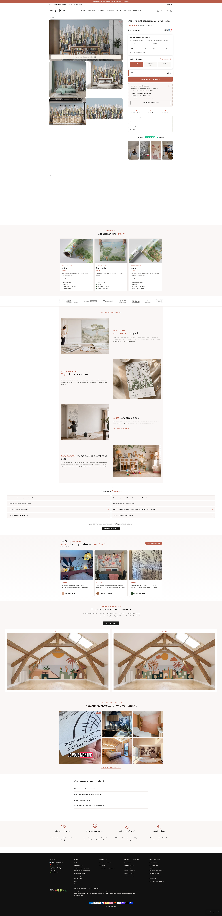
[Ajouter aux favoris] (120, 21)
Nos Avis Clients (57, 4)
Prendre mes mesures (129, 870)
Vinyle (164, 64)
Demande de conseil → (111, 528)
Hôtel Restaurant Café (155, 868)
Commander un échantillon (150, 103)
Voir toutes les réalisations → (111, 767)
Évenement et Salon (154, 873)
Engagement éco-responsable (81, 868)
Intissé (136, 64)
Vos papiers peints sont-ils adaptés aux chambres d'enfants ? (163, 498)
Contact (64, 4)
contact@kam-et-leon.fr (57, 862)
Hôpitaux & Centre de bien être (157, 870)
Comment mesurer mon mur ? (139, 52)
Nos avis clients (78, 878)
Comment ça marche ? (136, 118)
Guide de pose (134, 126)
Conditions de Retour (79, 873)
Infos (117, 10)
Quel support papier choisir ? (131, 876)
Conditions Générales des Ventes (82, 870)
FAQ (50, 4)
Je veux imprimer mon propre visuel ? (163, 515)
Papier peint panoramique (95, 10)
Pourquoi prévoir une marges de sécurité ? (59, 498)
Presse (75, 884)
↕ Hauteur (154, 43)
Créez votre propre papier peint (132, 10)
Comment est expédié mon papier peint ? (59, 504)
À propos (70, 4)
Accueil (83, 10)
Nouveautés (110, 10)
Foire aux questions (129, 865)
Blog (75, 881)
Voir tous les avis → (153, 543)
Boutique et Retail (154, 865)
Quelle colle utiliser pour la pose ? (59, 509)
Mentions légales (78, 876)
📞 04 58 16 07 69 (78, 4)
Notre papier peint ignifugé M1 (157, 881)
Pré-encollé (150, 64)
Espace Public (153, 878)
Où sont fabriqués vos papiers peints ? (163, 504)
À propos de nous (78, 865)
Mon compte (127, 863)
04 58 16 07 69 (54, 864)
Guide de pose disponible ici (121, 428)
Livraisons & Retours (129, 873)
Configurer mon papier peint (150, 79)
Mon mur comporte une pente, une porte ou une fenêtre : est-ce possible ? (163, 509)
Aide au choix (166, 59)
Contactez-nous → (111, 623)
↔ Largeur (133, 43)
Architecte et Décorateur (155, 876)
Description (133, 130)
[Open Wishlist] (167, 10)
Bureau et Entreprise (154, 863)
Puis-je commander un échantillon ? (59, 515)
